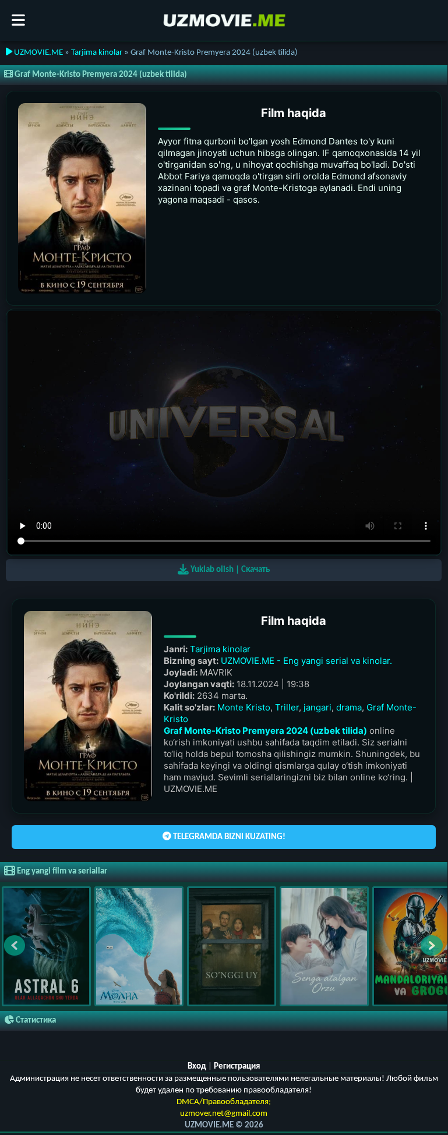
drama (349, 707)
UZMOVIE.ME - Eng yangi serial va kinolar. (306, 660)
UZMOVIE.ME (37, 52)
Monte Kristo (243, 707)
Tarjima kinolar (96, 52)
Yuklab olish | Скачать (229, 569)
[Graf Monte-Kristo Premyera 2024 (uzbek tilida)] (82, 198)
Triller (287, 707)
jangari (317, 707)
